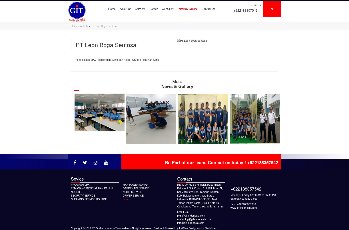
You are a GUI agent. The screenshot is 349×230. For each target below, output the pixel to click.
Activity (84, 26)
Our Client (168, 8)
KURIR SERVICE (132, 192)
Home (111, 8)
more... (127, 199)
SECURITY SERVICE (83, 195)
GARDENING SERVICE (136, 188)
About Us (125, 8)
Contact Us (208, 8)
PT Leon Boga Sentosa (104, 26)
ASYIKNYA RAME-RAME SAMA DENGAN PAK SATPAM (255, 118)
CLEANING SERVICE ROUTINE (89, 199)
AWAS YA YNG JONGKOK (203, 118)
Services (140, 8)
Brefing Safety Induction (99, 112)
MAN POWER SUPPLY (136, 184)
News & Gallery (188, 8)
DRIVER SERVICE (133, 195)
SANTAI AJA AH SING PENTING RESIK (151, 118)
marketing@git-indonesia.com (194, 219)
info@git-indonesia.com (190, 223)
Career (154, 8)
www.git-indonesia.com (243, 207)
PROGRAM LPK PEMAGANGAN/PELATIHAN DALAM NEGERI (92, 188)
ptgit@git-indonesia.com (191, 215)
